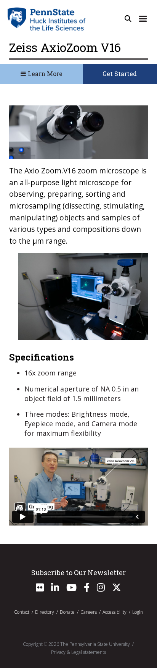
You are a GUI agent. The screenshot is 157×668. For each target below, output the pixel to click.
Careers (88, 612)
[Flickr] (40, 589)
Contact (21, 612)
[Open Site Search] (128, 18)
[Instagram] (101, 589)
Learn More (44, 74)
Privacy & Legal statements (78, 652)
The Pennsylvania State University (95, 644)
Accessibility (115, 612)
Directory (44, 612)
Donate (67, 612)
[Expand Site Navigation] (143, 18)
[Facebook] (87, 589)
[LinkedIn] (55, 589)
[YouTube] (71, 589)
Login (137, 612)
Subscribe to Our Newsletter (78, 572)
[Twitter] (116, 589)
